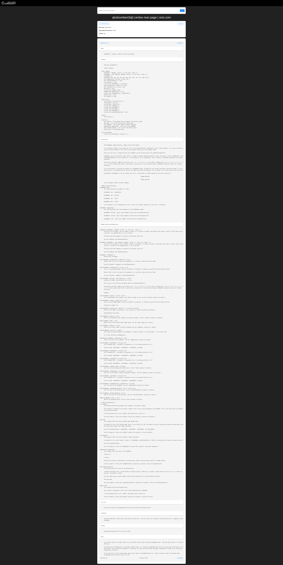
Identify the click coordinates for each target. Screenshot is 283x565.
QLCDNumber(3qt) (104, 43)
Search (182, 10)
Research (181, 23)
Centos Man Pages (104, 23)
